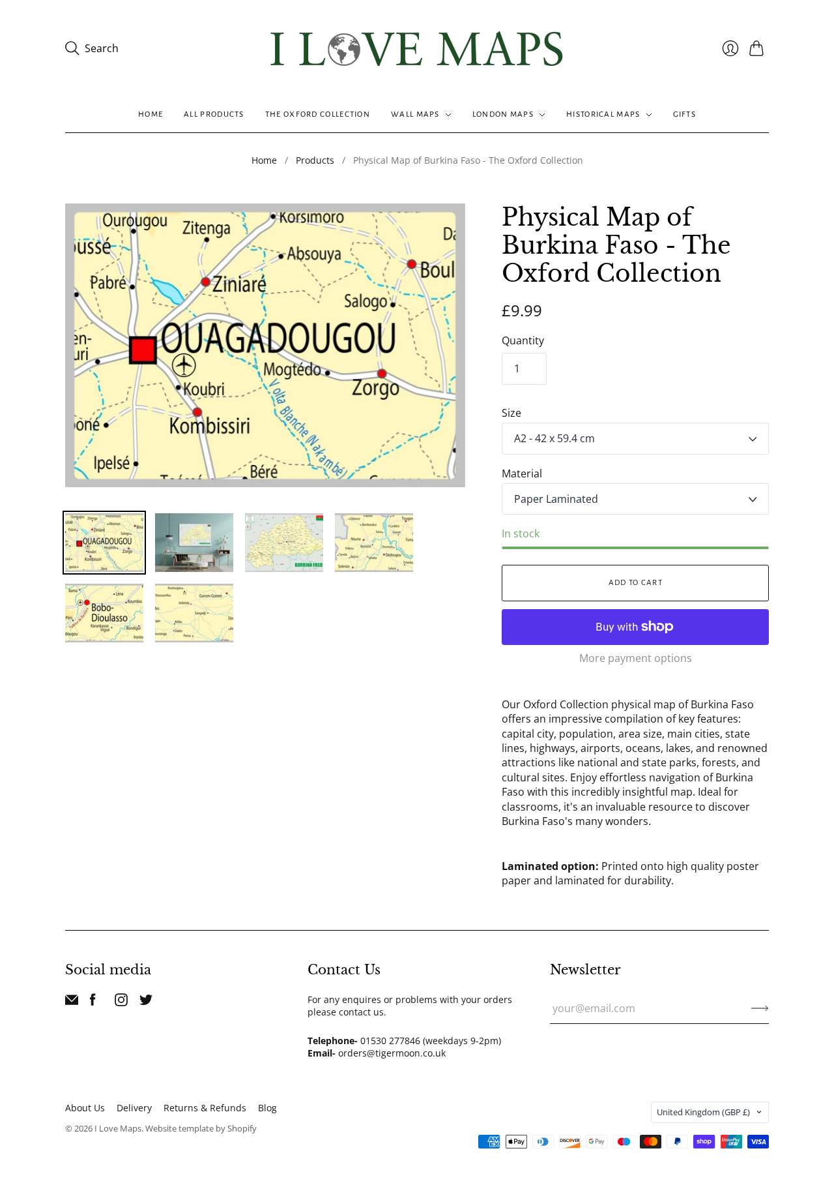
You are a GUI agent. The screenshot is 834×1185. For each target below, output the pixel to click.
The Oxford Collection (317, 114)
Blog (267, 1108)
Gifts (685, 114)
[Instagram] (121, 1002)
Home (150, 114)
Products (315, 160)
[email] (71, 1002)
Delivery (134, 1108)
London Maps (503, 114)
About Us (85, 1108)
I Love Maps (117, 1128)
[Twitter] (145, 1002)
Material (522, 473)
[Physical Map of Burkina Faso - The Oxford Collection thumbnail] (104, 542)
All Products (214, 114)
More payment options (635, 658)
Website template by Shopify (201, 1128)
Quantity (523, 340)
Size (511, 413)
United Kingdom (703, 1112)
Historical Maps (603, 114)
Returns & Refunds (205, 1108)
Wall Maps (415, 114)
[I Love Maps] (417, 48)
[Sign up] (760, 1008)
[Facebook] (93, 1002)
